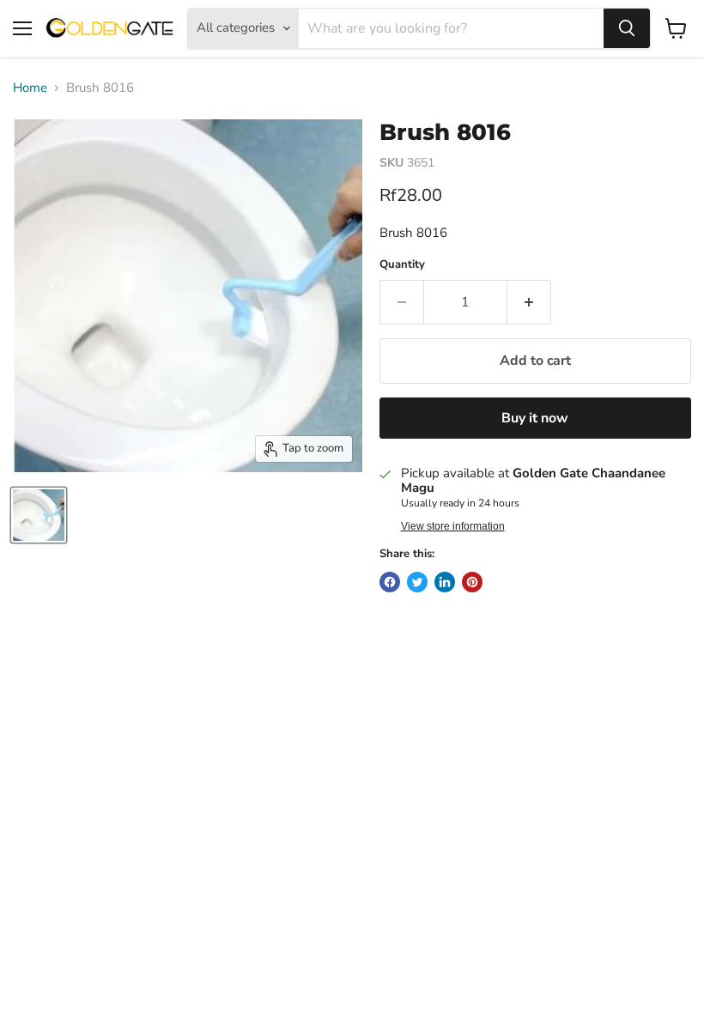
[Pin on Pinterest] (472, 582)
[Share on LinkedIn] (444, 582)
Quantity (402, 264)
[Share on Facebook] (389, 582)
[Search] (627, 28)
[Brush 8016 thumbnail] (38, 515)
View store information (453, 526)
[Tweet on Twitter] (417, 582)
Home (30, 88)
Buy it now (534, 418)
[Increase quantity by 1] (529, 302)
